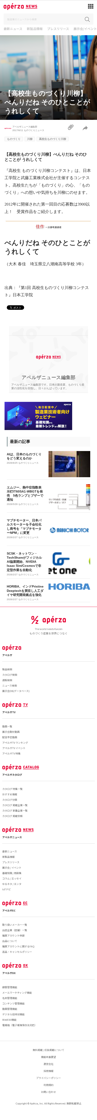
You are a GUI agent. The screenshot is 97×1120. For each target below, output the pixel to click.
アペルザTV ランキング (15, 742)
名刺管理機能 (9, 998)
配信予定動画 (9, 737)
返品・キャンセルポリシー (17, 951)
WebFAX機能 (9, 1019)
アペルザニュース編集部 (24, 126)
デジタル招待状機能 (13, 1014)
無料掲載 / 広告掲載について (48, 1050)
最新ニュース (13, 29)
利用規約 (48, 1085)
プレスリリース (58, 29)
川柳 (29, 139)
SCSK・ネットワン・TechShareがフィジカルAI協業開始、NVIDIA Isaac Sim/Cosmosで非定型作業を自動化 (24, 562)
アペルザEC (9, 910)
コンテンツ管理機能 (13, 1003)
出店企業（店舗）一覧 (14, 930)
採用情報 (48, 1071)
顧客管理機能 (9, 987)
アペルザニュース (12, 837)
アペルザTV (9, 712)
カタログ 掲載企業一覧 (15, 805)
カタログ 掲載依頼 (12, 816)
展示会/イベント (85, 29)
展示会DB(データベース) (16, 691)
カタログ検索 (9, 674)
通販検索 (7, 680)
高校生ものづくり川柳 (52, 139)
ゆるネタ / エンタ (11, 884)
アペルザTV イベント (13, 748)
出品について (9, 941)
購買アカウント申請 (13, 935)
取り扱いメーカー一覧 (14, 924)
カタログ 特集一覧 (12, 789)
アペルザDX (9, 973)
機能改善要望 (48, 1057)
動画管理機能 (9, 1009)
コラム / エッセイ (11, 878)
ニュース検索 (9, 685)
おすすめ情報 (9, 794)
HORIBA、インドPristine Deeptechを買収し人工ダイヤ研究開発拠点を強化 (25, 590)
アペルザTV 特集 (11, 753)
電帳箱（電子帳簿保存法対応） (19, 1025)
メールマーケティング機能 (17, 992)
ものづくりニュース (34, 130)
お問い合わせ (48, 1092)
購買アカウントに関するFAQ (18, 946)
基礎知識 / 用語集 (11, 873)
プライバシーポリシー (48, 1078)
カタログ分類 (9, 799)
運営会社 (48, 1064)
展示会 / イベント (11, 867)
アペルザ (7, 655)
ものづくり (14, 139)
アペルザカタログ (12, 774)
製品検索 (7, 669)
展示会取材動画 (11, 732)
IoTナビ (6, 889)
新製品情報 (35, 29)
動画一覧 (7, 726)
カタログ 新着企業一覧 (15, 810)
